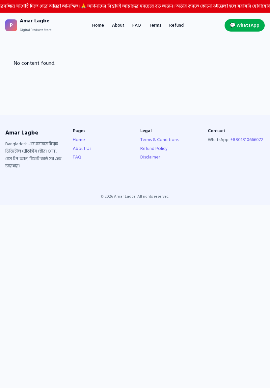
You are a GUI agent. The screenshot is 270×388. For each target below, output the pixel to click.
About (118, 25)
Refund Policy (154, 148)
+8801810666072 (246, 139)
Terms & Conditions (159, 139)
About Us (82, 148)
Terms (155, 25)
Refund (176, 25)
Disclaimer (150, 157)
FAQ (136, 25)
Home (98, 25)
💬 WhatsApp (244, 25)
